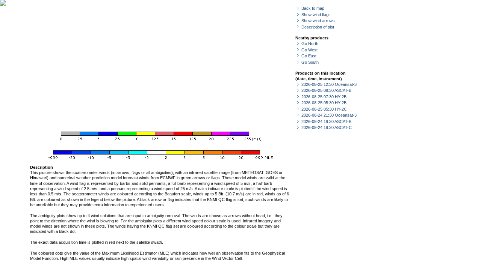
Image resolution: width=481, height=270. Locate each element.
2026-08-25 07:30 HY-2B (323, 96)
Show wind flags (316, 14)
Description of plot (317, 27)
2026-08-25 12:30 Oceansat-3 (329, 84)
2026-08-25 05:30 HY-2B (323, 102)
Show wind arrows (318, 20)
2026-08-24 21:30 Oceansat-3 (329, 115)
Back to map (312, 8)
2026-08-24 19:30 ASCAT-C (326, 127)
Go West (309, 50)
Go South (310, 62)
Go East (308, 56)
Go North (309, 43)
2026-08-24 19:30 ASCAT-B (326, 121)
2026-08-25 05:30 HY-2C (324, 109)
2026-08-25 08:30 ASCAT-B (326, 90)
